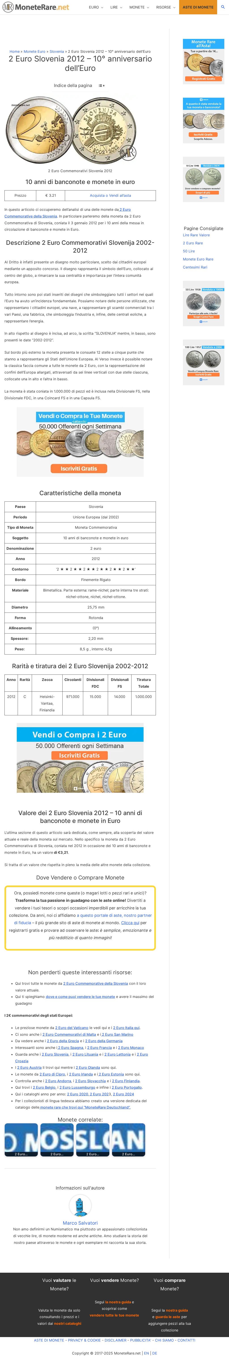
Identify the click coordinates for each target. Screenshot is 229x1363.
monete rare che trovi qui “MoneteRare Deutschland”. (85, 1107)
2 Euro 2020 (77, 1094)
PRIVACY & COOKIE (84, 1340)
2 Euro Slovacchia (90, 1081)
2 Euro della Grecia (63, 1041)
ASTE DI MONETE (49, 1340)
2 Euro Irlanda (81, 1074)
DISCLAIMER (115, 1340)
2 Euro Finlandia (126, 1081)
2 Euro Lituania (85, 1054)
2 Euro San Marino (117, 1034)
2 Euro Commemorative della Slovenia (95, 983)
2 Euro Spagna (70, 1047)
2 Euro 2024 (123, 1094)
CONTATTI (186, 1340)
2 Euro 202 (99, 1094)
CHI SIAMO (164, 1340)
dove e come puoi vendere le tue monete (80, 996)
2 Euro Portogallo (127, 1087)
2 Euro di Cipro (52, 1074)
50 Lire (189, 251)
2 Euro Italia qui (126, 1027)
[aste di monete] (203, 61)
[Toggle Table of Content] (99, 85)
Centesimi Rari (195, 267)
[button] (96, 7)
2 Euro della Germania (104, 1041)
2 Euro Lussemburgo (77, 1087)
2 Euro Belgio (44, 1087)
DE (154, 1353)
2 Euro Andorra (58, 1081)
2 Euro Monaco (131, 1047)
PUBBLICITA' (140, 1340)
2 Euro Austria (29, 1067)
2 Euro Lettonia (117, 1054)
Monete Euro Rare (198, 259)
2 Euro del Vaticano (71, 1027)
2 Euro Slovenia (55, 1054)
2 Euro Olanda (88, 1067)
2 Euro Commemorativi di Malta (69, 1034)
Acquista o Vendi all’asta (110, 195)
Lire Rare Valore (196, 235)
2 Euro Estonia (111, 1074)
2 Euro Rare (193, 243)
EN (146, 1353)
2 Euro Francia (99, 1047)
